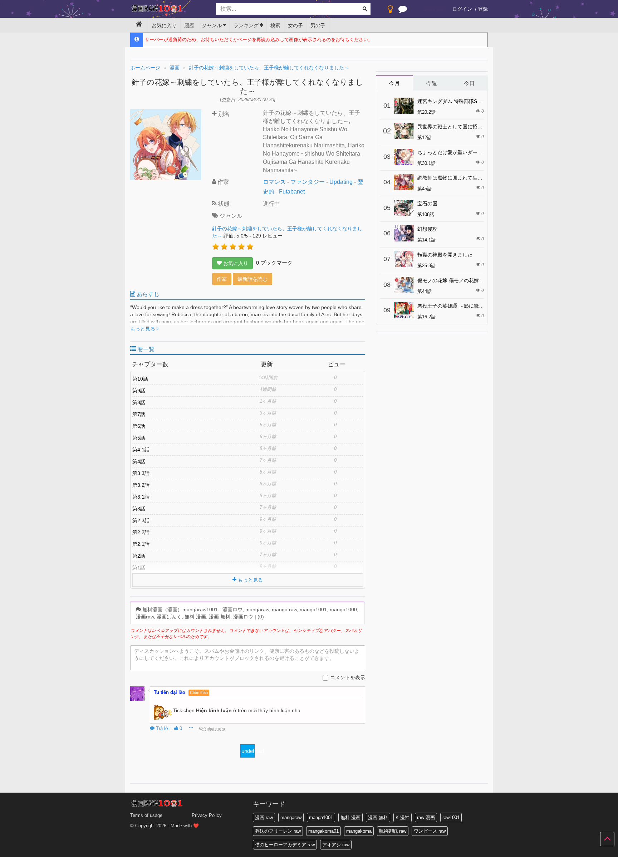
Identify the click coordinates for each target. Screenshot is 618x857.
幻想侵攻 (427, 229)
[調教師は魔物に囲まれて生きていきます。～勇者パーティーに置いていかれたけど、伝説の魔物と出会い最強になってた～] (404, 182)
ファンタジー (307, 182)
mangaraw (290, 817)
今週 (431, 83)
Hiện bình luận (214, 710)
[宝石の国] (404, 208)
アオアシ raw (335, 844)
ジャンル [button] (212, 25)
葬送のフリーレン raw (278, 831)
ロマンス (274, 182)
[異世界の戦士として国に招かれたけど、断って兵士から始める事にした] (404, 131)
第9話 (138, 390)
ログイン (462, 9)
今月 (394, 83)
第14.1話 (426, 240)
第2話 (138, 556)
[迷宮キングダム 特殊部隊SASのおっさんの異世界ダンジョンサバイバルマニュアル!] (404, 106)
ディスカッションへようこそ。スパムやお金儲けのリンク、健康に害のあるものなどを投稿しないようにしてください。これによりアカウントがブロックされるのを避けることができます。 (246, 654)
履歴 (189, 25)
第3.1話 (140, 497)
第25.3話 (426, 265)
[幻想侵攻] (404, 233)
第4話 (138, 461)
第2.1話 (140, 544)
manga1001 (321, 817)
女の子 (295, 25)
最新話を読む (252, 279)
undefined (248, 751)
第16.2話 (426, 316)
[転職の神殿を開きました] (404, 259)
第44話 (424, 291)
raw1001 (451, 817)
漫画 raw (264, 817)
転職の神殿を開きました (444, 255)
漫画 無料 (378, 817)
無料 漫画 (350, 817)
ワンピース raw (430, 831)
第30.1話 (426, 163)
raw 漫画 (426, 817)
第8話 (138, 402)
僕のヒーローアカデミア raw (285, 844)
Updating (341, 182)
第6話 (138, 426)
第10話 (140, 379)
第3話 (138, 508)
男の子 (317, 25)
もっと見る (143, 329)
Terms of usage (146, 815)
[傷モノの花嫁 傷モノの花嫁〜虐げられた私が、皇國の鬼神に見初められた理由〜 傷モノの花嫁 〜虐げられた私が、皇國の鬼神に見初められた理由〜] (404, 285)
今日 (469, 83)
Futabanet (292, 191)
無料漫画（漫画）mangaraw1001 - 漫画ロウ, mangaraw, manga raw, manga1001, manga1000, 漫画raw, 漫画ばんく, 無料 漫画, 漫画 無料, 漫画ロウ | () (247, 613)
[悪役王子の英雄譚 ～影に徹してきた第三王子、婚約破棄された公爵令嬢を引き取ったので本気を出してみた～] (404, 310)
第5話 (138, 438)
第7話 (138, 414)
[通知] (402, 11)
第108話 (425, 214)
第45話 (424, 188)
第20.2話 (426, 112)
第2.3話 (140, 520)
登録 (483, 9)
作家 (222, 279)
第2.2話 (140, 532)
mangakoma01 (323, 831)
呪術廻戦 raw (392, 831)
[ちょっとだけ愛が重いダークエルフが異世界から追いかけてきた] (404, 157)
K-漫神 (402, 817)
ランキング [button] (247, 25)
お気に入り (164, 25)
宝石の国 (427, 203)
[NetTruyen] (167, 9)
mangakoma (359, 831)
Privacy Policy (207, 815)
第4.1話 (140, 449)
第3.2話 (140, 485)
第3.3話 (140, 473)
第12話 (424, 137)
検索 (275, 25)
